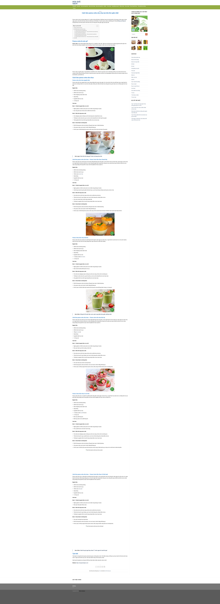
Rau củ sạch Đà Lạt (133, 6)
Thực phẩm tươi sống (142, 6)
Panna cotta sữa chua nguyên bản (81, 30)
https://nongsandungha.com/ (82, 562)
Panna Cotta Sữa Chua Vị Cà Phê (81, 35)
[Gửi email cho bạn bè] (100, 567)
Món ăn (133, 75)
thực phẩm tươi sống (135, 90)
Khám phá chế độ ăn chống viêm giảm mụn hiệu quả (139, 112)
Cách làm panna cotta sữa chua (79, 29)
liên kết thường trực (108, 570)
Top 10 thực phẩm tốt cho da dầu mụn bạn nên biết (139, 115)
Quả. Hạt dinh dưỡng (135, 81)
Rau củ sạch (127, 6)
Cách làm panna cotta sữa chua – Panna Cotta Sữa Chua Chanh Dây (87, 31)
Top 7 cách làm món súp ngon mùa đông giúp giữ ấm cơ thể (138, 104)
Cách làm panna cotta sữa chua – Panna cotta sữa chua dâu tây (86, 34)
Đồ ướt (132, 66)
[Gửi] (146, 34)
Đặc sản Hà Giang (92, 6)
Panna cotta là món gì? (78, 27)
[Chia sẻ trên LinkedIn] (104, 567)
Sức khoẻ (133, 88)
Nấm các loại (122, 6)
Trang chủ (74, 6)
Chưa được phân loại (135, 57)
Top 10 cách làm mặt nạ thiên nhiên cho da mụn (138, 108)
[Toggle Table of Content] (96, 26)
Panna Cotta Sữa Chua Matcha (81, 32)
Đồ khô (105, 6)
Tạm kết (75, 37)
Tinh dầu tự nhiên (135, 95)
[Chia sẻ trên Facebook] (96, 567)
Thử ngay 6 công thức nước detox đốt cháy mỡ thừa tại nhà (139, 119)
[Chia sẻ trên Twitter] (98, 567)
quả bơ (132, 79)
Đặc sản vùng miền (99, 6)
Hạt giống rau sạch (115, 6)
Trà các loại (109, 6)
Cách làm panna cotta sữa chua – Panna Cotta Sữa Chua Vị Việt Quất (87, 36)
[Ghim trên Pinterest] (102, 567)
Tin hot (74, 8)
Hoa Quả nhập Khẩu (84, 6)
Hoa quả (78, 6)
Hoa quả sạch (76, 2)
